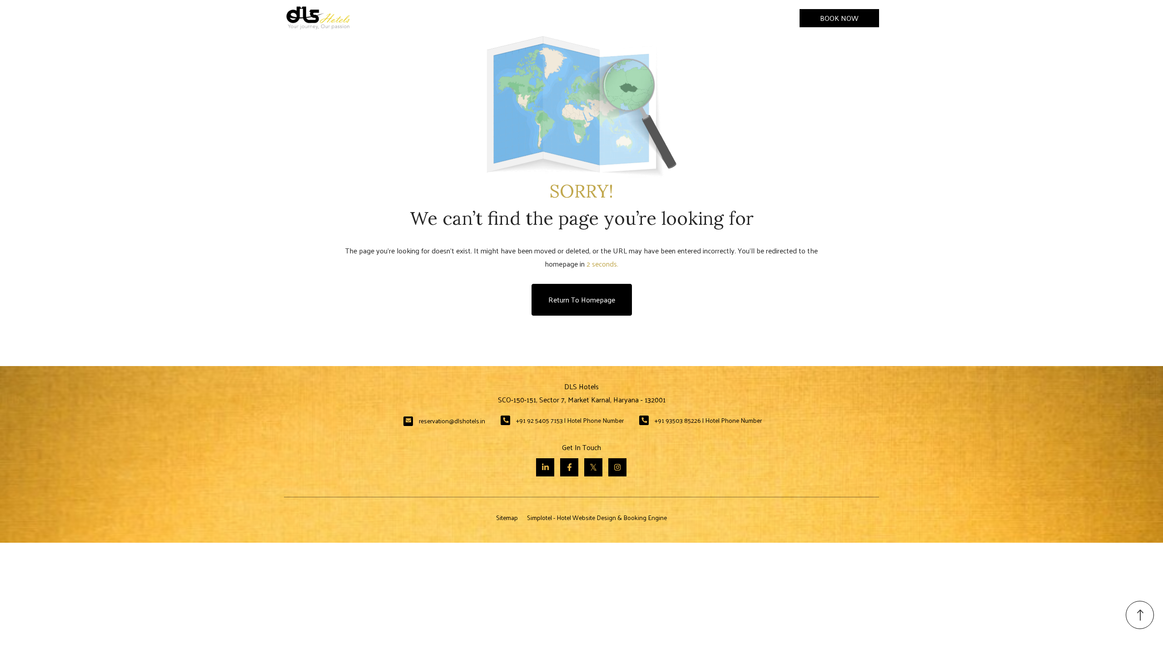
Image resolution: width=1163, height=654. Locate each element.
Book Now (839, 18)
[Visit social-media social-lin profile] (545, 467)
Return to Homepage (581, 299)
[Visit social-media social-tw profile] (593, 467)
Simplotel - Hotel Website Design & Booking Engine (597, 517)
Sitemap (507, 517)
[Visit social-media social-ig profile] (617, 467)
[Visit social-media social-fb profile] (569, 467)
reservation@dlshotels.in (452, 420)
